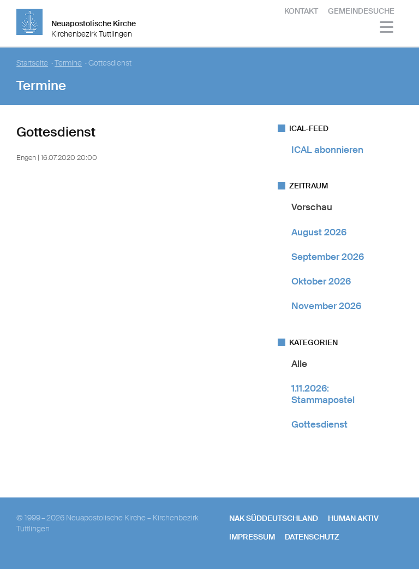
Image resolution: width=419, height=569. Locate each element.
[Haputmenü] (387, 28)
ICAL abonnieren (327, 150)
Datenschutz (312, 537)
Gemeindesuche (361, 11)
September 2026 (327, 257)
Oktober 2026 (321, 281)
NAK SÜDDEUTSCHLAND (273, 518)
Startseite (32, 63)
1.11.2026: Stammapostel (323, 394)
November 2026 (326, 306)
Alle (299, 364)
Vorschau (311, 207)
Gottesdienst (319, 424)
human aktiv (353, 518)
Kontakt (301, 11)
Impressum (252, 537)
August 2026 (318, 232)
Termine (68, 63)
